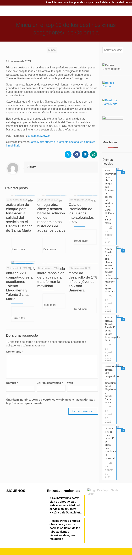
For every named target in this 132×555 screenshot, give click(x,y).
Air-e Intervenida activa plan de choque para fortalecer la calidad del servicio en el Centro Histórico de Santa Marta (65, 505)
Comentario (14, 351)
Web (70, 382)
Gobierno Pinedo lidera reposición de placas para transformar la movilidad (51, 277)
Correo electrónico (50, 382)
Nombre (12, 382)
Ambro (32, 166)
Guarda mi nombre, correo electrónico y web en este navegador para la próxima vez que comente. (50, 401)
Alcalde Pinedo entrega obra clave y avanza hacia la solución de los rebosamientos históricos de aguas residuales (65, 529)
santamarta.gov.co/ (39, 135)
